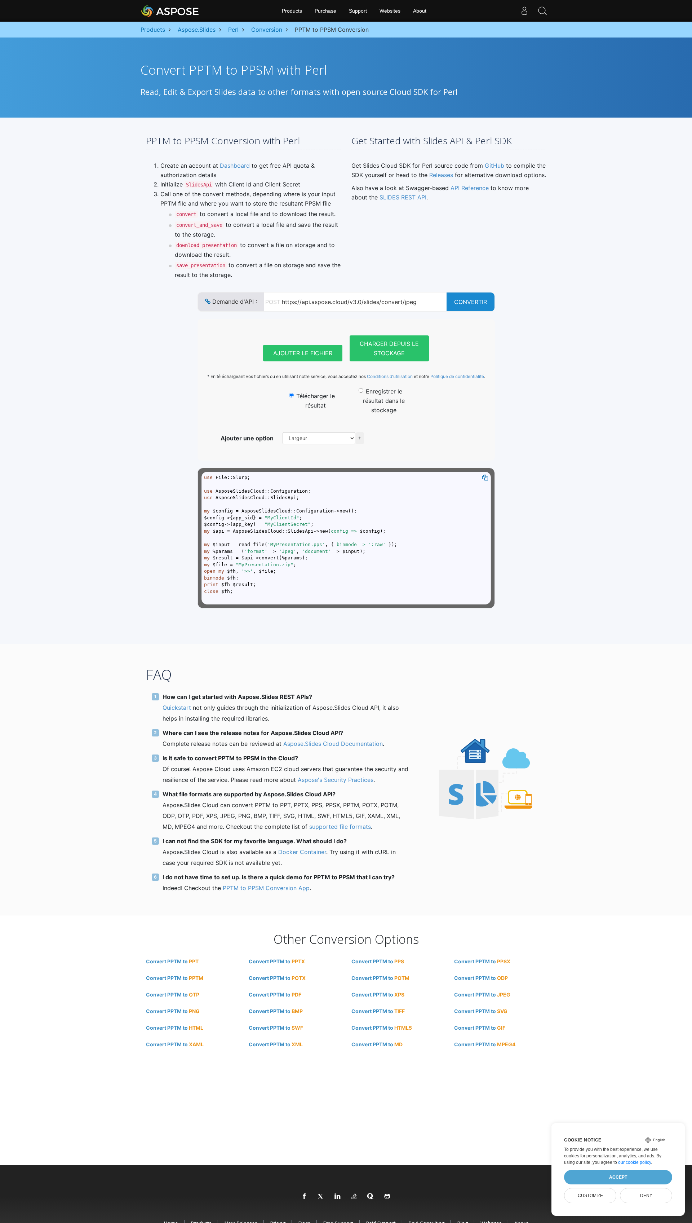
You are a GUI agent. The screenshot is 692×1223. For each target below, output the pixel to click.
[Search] (542, 11)
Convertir (470, 301)
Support (358, 11)
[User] (524, 11)
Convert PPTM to (172, 961)
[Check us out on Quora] (371, 1196)
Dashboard (235, 165)
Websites (390, 11)
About (419, 11)
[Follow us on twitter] (321, 1196)
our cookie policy (634, 1162)
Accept (618, 1177)
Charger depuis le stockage (389, 348)
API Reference (470, 188)
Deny (646, 1195)
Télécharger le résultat (315, 400)
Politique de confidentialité (457, 376)
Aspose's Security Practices (335, 779)
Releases (441, 175)
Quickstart (177, 707)
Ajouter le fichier (302, 353)
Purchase (325, 11)
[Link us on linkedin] (337, 1196)
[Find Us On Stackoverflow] (354, 1196)
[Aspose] (170, 11)
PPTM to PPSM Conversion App (266, 888)
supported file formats (340, 826)
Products (292, 11)
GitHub (494, 165)
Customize (590, 1195)
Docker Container (302, 851)
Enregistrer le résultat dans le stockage (384, 401)
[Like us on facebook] (304, 1196)
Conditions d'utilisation (390, 376)
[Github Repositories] (387, 1196)
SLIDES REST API (403, 197)
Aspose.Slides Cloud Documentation (333, 743)
